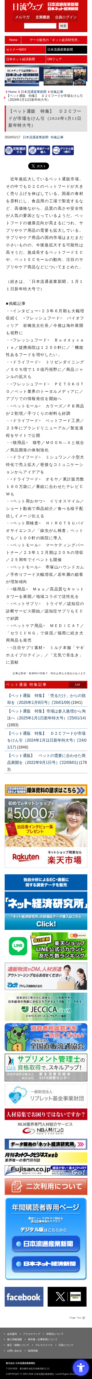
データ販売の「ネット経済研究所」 (55, 40)
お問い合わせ (14, 1350)
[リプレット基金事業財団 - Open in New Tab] (46, 1094)
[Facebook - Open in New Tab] (24, 1296)
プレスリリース (44, 1345)
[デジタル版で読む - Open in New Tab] (63, 150)
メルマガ (29, 17)
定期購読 (49, 17)
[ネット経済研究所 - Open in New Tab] (46, 902)
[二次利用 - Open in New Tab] (46, 1186)
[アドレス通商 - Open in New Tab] (46, 976)
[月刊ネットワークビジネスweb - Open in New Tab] (46, 1157)
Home (13, 40)
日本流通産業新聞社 (46, 6)
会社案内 (12, 1334)
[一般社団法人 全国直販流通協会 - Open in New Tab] (46, 1037)
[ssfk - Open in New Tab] (46, 1067)
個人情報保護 (14, 1339)
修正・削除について (18, 1345)
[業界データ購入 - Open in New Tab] (39, 150)
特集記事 (57, 92)
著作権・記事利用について (42, 1339)
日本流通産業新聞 (60, 49)
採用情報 (33, 1350)
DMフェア (54, 59)
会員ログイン (69, 17)
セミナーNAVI (16, 49)
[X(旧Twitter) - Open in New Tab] (67, 1296)
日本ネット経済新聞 (20, 59)
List (77, 684)
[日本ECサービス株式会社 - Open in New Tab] (46, 946)
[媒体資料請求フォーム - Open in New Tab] (46, 790)
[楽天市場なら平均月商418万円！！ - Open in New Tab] (46, 833)
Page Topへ (76, 1318)
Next (80, 903)
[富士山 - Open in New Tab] (46, 1170)
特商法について (55, 1334)
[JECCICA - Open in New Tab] (46, 1006)
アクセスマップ (31, 1334)
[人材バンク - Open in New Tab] (46, 1122)
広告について (66, 1345)
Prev (12, 903)
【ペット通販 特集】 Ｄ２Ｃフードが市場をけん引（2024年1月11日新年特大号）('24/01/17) (47, 740)
